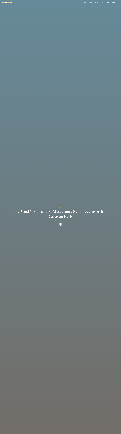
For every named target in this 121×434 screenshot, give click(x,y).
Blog (60, 207)
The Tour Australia (7, 2)
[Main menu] (118, 2)
